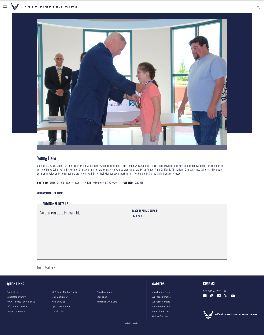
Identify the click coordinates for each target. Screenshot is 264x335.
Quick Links (15, 283)
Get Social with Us (214, 291)
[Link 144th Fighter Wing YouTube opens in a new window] (233, 296)
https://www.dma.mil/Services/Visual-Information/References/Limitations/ (164, 233)
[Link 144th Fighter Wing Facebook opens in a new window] (205, 296)
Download (45, 193)
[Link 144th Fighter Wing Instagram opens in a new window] (212, 296)
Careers (158, 283)
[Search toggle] (258, 6)
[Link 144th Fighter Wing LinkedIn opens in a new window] (219, 296)
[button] (4, 6)
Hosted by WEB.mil (132, 323)
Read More (138, 215)
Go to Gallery (46, 267)
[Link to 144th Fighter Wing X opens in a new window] (226, 296)
